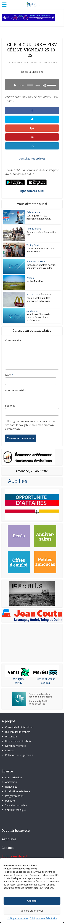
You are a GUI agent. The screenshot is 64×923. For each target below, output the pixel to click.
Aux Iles (16, 481)
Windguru (18, 678)
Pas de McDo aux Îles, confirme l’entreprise (38, 299)
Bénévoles (11, 786)
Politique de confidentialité (43, 918)
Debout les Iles (33, 212)
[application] (32, 84)
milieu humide (34, 281)
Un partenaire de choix (18, 741)
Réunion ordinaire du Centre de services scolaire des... (38, 317)
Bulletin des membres (17, 732)
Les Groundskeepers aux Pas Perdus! (40, 250)
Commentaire (13, 340)
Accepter (32, 900)
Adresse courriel (15, 390)
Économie (46, 294)
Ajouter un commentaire (43, 62)
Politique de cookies (17, 918)
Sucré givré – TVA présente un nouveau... (38, 217)
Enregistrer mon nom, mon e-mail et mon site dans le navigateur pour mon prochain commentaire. (30, 425)
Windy (18, 682)
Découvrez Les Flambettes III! (41, 233)
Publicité (10, 800)
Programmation (14, 796)
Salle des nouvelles (16, 805)
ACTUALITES (32, 294)
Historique (11, 736)
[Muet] (44, 85)
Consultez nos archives (32, 158)
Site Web (10, 405)
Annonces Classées (36, 261)
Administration (13, 777)
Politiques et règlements (19, 755)
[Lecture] (15, 85)
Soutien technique (15, 810)
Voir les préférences (32, 910)
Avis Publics (32, 311)
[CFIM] (32, 4)
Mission (9, 750)
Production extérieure (17, 791)
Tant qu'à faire (33, 228)
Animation (11, 782)
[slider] (52, 85)
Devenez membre (15, 745)
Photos (30, 278)
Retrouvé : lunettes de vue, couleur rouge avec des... (41, 266)
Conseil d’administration (19, 727)
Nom (9, 375)
